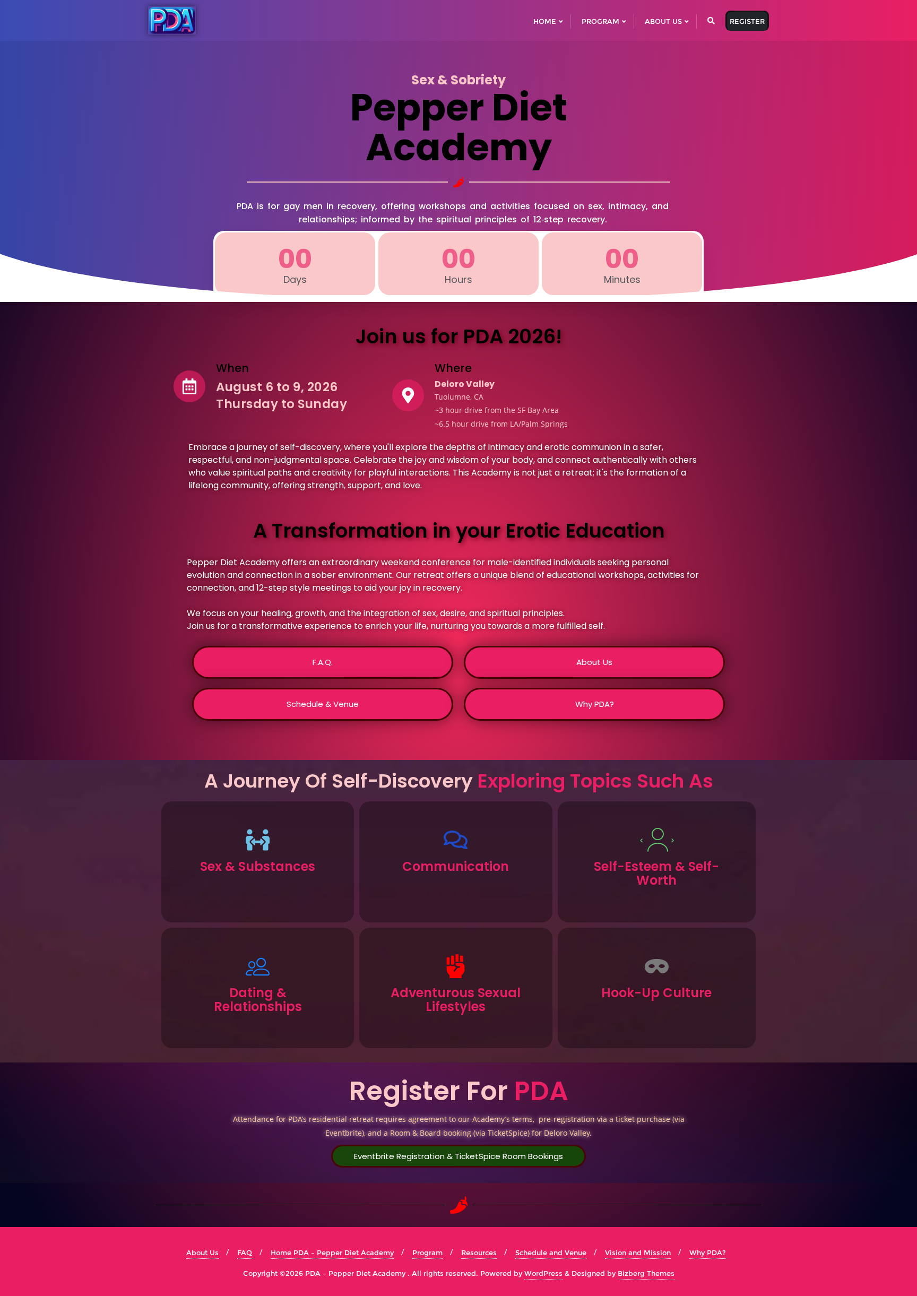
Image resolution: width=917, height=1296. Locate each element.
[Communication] (456, 840)
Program (427, 1252)
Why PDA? (707, 1252)
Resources (479, 1252)
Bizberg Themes (646, 1273)
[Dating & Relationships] (258, 966)
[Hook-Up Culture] (657, 966)
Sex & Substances (257, 866)
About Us (202, 1252)
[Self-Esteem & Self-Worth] (657, 840)
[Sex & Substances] (258, 840)
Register (747, 21)
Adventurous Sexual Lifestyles (456, 999)
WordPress (543, 1273)
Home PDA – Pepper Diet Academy (332, 1252)
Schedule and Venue (550, 1252)
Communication (455, 866)
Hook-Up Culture (656, 992)
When (232, 368)
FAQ (244, 1252)
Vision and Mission (638, 1252)
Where (453, 368)
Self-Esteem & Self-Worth (656, 873)
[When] (189, 386)
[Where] (408, 395)
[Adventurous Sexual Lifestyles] (456, 966)
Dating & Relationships (258, 999)
